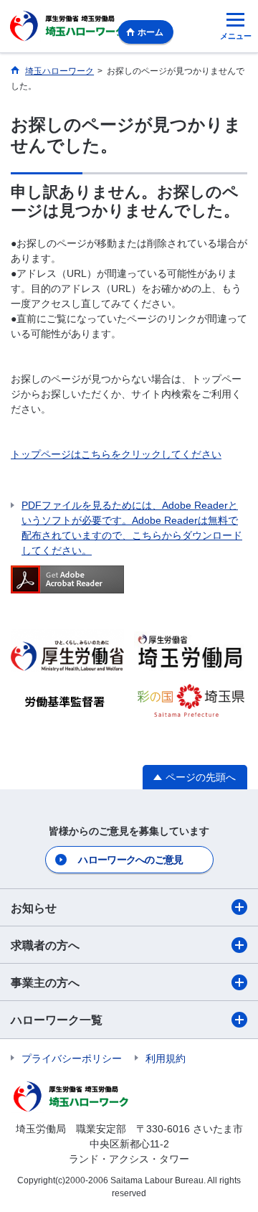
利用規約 (165, 1058)
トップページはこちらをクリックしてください (116, 454)
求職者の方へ (45, 945)
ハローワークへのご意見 (130, 859)
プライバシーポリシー (72, 1058)
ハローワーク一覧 (56, 1020)
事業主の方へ (45, 983)
